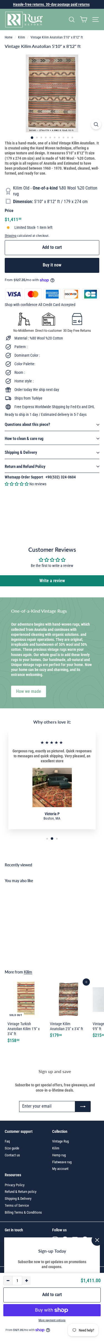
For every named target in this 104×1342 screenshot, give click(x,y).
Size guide (12, 1148)
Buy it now (52, 265)
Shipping (10, 236)
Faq (7, 1141)
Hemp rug (59, 1155)
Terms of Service (17, 1205)
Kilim (21, 37)
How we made (28, 691)
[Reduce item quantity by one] (8, 1280)
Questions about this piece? (27, 424)
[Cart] (83, 19)
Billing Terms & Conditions (23, 1212)
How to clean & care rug (24, 438)
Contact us (12, 1155)
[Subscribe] (83, 1106)
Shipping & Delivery (21, 452)
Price (9, 210)
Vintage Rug (60, 1141)
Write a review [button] (52, 580)
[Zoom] (96, 124)
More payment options (52, 1320)
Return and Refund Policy (25, 466)
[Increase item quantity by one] (26, 1280)
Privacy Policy (14, 1185)
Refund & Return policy (20, 1192)
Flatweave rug (62, 1162)
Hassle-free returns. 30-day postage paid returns (51, 4)
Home (8, 37)
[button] (17, 484)
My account (60, 1169)
